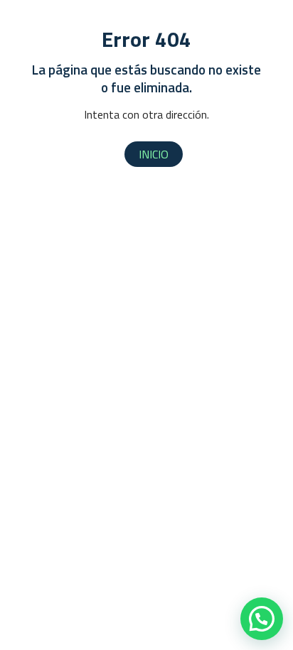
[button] (261, 618)
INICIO (154, 154)
